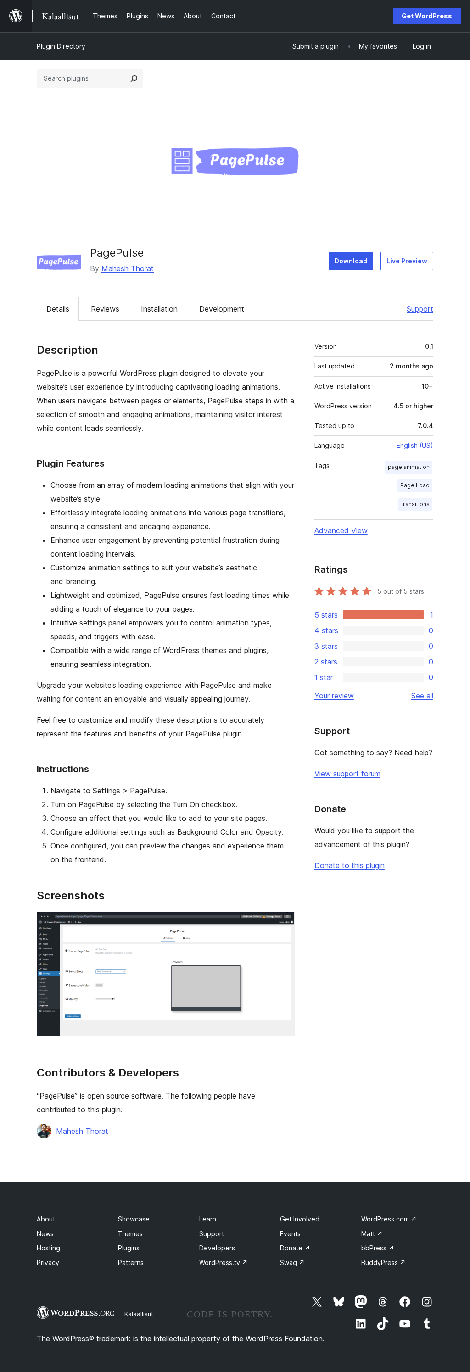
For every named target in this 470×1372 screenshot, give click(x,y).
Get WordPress (427, 16)
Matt (372, 1234)
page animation (409, 466)
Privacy (48, 1262)
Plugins (129, 1248)
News (45, 1234)
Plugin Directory (61, 46)
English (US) (415, 445)
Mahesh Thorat (127, 268)
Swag (292, 1262)
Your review (334, 695)
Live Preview (406, 261)
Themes (130, 1234)
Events (290, 1234)
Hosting (48, 1248)
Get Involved (299, 1219)
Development (221, 308)
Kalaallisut (138, 1313)
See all (422, 695)
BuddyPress (383, 1262)
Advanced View (341, 530)
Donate (295, 1248)
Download (351, 261)
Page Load (415, 485)
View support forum (347, 773)
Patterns (131, 1262)
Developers (217, 1248)
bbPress (377, 1248)
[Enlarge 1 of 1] (282, 924)
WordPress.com (389, 1219)
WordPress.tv (223, 1262)
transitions (415, 504)
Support (420, 308)
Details (57, 308)
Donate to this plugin (349, 865)
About (46, 1219)
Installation (159, 308)
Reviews (105, 308)
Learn (207, 1219)
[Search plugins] (134, 78)
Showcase (134, 1219)
